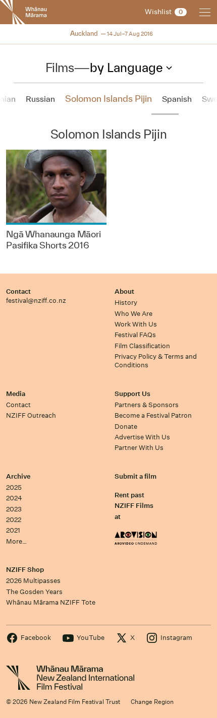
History (126, 302)
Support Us (132, 393)
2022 (13, 519)
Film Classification (142, 346)
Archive (18, 476)
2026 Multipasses (33, 580)
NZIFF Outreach (31, 415)
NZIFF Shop (25, 569)
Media (15, 393)
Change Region (152, 701)
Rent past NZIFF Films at (134, 506)
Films (59, 67)
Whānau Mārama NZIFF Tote (50, 602)
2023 (14, 509)
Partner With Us (139, 447)
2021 (13, 530)
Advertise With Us (142, 437)
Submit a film (135, 476)
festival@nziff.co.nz (36, 300)
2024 (14, 498)
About (124, 291)
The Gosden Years (34, 592)
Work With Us (136, 324)
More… (16, 541)
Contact (18, 291)
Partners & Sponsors (147, 405)
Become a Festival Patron (153, 415)
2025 (14, 487)
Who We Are (133, 313)
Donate (126, 426)
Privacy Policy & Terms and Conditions (156, 360)
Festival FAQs (135, 335)
